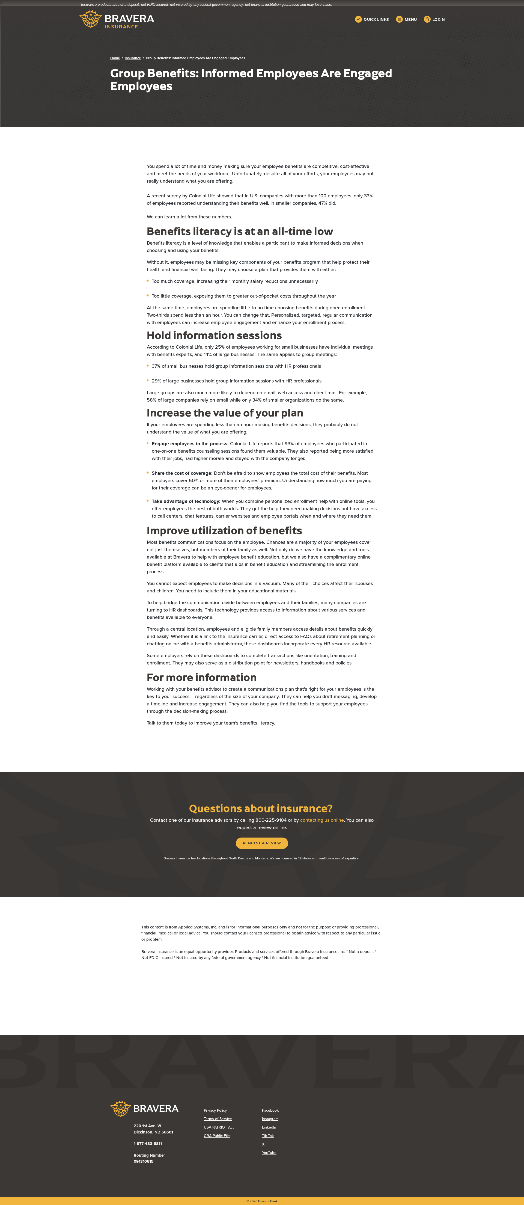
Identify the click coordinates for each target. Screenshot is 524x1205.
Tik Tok (289, 1136)
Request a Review (265, 843)
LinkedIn (291, 1127)
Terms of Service (218, 1119)
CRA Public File (233, 1136)
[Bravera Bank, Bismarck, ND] (116, 19)
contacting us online (322, 820)
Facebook (291, 1110)
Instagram (291, 1119)
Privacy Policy (233, 1110)
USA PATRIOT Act (219, 1127)
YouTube (291, 1153)
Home (115, 58)
